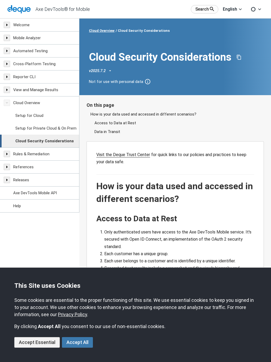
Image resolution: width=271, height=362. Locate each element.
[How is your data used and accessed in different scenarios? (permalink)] (93, 186)
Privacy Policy (72, 314)
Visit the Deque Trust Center (123, 154)
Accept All (77, 342)
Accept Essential (37, 342)
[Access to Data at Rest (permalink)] (93, 218)
